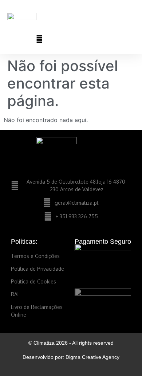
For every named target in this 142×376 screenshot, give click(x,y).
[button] (130, 19)
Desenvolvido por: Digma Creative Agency (71, 357)
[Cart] (103, 39)
